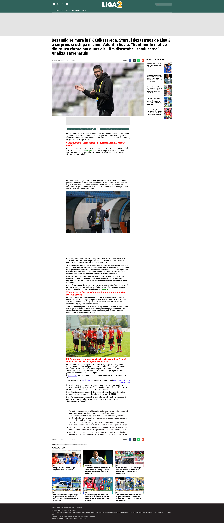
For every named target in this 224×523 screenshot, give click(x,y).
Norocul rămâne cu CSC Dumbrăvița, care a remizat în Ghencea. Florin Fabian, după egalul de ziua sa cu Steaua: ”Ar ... (128, 470)
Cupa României (76, 11)
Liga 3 (62, 11)
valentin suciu (67, 444)
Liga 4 (68, 11)
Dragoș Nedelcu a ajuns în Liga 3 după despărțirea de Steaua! (64, 468)
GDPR (73, 507)
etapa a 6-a (72, 376)
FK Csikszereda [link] (125, 381)
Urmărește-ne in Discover (114, 129)
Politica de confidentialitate (61, 507)
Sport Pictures (119, 380)
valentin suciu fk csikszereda (79, 444)
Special (84, 11)
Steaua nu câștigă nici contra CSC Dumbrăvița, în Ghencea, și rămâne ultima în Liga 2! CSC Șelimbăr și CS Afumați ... (97, 497)
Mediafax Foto (88, 380)
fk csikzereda (58, 444)
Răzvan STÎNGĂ (56, 60)
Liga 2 (57, 11)
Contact (79, 507)
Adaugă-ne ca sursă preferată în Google (81, 129)
